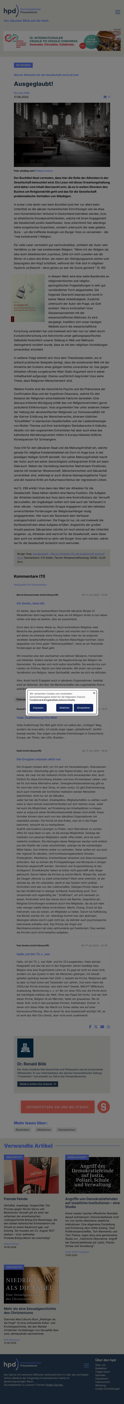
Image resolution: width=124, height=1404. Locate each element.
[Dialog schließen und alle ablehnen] (94, 692)
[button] (117, 14)
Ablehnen (64, 707)
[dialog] (62, 702)
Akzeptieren (83, 707)
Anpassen (38, 707)
